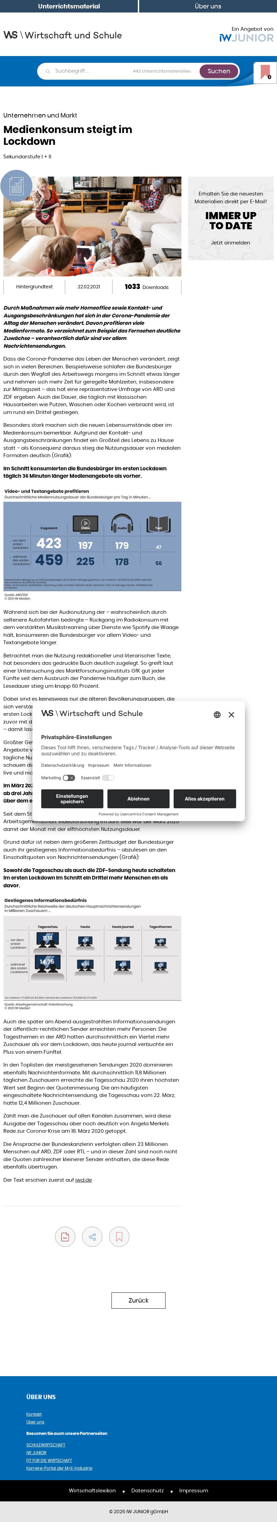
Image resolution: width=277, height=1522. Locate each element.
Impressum (193, 1490)
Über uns (208, 6)
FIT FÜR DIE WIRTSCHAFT (49, 1460)
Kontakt (34, 1414)
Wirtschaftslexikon (92, 1490)
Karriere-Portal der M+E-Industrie (59, 1468)
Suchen (219, 71)
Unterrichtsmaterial (69, 6)
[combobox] (127, 71)
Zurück (139, 1300)
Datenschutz (147, 1490)
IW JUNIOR (36, 1452)
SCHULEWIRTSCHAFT (45, 1445)
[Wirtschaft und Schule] (62, 34)
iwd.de (83, 1179)
